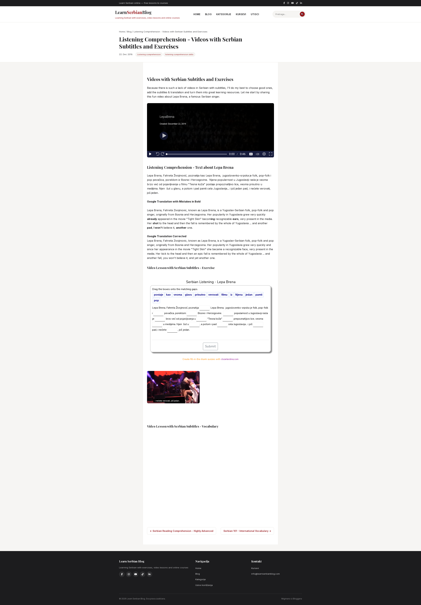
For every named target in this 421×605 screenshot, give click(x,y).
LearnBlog (147, 14)
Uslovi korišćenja (204, 585)
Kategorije (223, 14)
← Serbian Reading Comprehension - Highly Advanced (181, 530)
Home (196, 14)
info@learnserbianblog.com (265, 573)
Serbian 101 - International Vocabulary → (247, 530)
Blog (208, 14)
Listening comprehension (149, 54)
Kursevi (241, 14)
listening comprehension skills (179, 54)
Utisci (255, 14)
